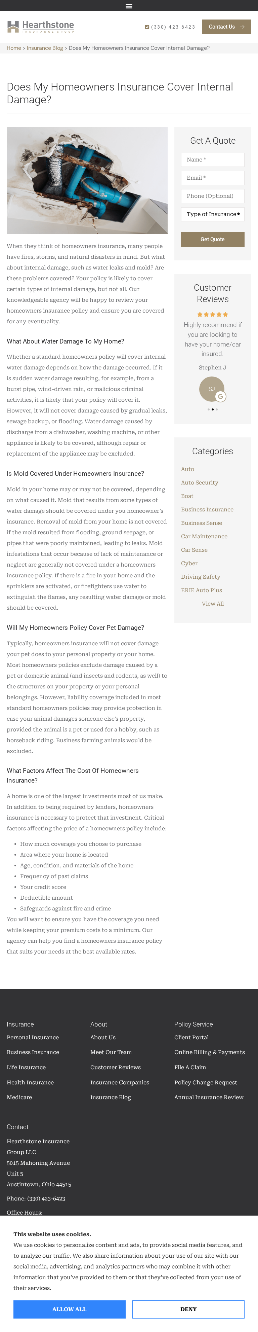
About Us (103, 1037)
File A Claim (190, 1067)
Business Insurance (33, 1052)
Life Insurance (26, 1067)
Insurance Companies (119, 1082)
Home (14, 47)
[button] (129, 5)
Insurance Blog (45, 47)
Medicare (19, 1097)
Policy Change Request (205, 1082)
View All (213, 604)
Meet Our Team (111, 1052)
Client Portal (191, 1037)
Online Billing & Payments (209, 1052)
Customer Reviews (115, 1067)
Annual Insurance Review (209, 1097)
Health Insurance (30, 1082)
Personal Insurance (33, 1037)
